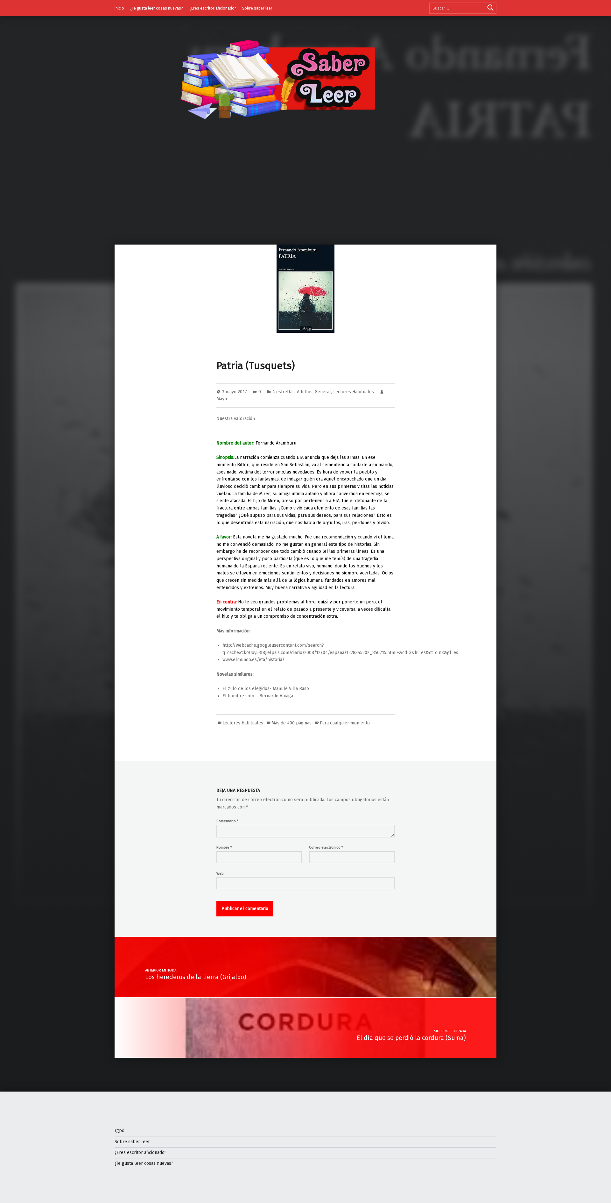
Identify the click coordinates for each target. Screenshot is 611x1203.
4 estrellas (283, 392)
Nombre (224, 847)
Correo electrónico (326, 847)
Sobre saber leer (257, 8)
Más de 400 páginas (291, 723)
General (323, 392)
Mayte (222, 399)
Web (220, 873)
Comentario (227, 821)
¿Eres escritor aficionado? (212, 8)
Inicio (119, 8)
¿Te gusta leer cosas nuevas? (156, 8)
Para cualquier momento (345, 723)
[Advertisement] (305, 196)
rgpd (119, 1130)
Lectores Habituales (353, 392)
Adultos (305, 392)
